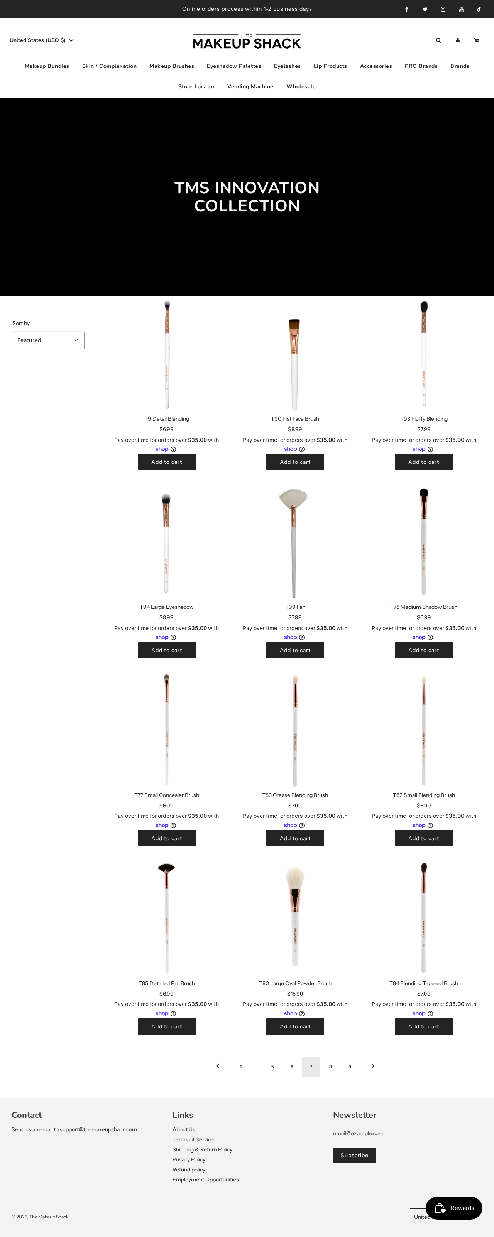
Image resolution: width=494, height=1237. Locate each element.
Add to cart (166, 461)
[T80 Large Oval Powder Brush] (295, 918)
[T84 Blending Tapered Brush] (423, 918)
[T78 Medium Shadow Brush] (423, 542)
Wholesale (301, 86)
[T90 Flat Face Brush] (295, 354)
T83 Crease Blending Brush (295, 795)
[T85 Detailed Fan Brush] (166, 918)
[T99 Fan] (295, 542)
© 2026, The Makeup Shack (40, 1217)
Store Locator (196, 86)
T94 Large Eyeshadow (167, 606)
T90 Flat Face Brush (295, 418)
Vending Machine (250, 86)
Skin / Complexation (109, 66)
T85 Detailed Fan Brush (167, 983)
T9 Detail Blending (166, 418)
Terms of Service (193, 1139)
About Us (184, 1129)
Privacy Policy (189, 1159)
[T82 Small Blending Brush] (423, 730)
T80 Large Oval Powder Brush (295, 983)
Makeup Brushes (171, 66)
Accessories (376, 66)
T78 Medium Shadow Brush (423, 606)
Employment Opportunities (206, 1179)
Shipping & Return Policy (202, 1149)
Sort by (21, 323)
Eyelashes (287, 66)
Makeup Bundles (47, 66)
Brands (459, 66)
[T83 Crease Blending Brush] (295, 730)
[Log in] (457, 40)
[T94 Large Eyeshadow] (166, 542)
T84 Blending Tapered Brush (423, 983)
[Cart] (477, 40)
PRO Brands (421, 66)
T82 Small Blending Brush (424, 795)
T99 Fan (295, 606)
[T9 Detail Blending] (166, 354)
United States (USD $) (38, 40)
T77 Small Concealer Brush (166, 795)
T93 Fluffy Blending (424, 418)
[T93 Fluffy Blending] (423, 354)
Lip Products (330, 66)
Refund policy (189, 1169)
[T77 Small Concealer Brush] (166, 730)
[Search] (438, 40)
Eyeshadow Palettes (234, 66)
